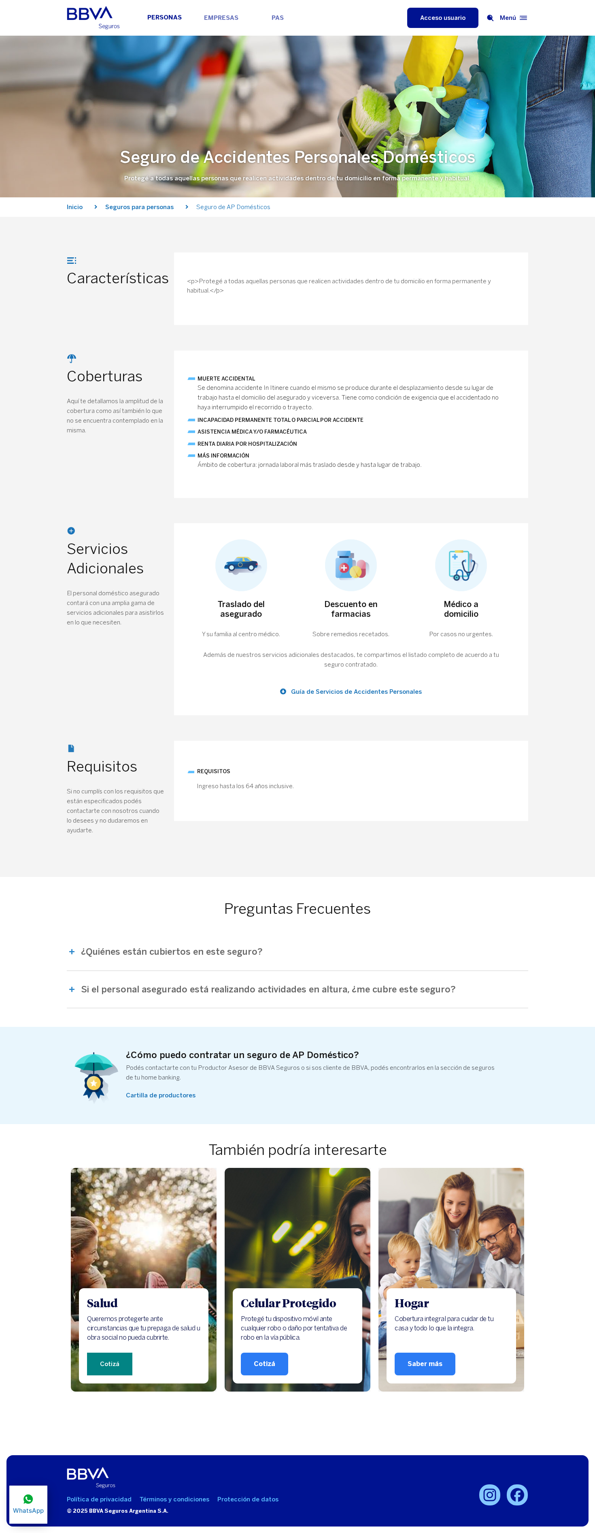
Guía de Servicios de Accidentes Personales (355, 691)
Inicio (75, 207)
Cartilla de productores (161, 1095)
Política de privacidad (99, 1499)
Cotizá (109, 1364)
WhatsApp (28, 1510)
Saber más (425, 1364)
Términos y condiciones (174, 1499)
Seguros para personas (139, 207)
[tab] (297, 956)
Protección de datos (247, 1499)
